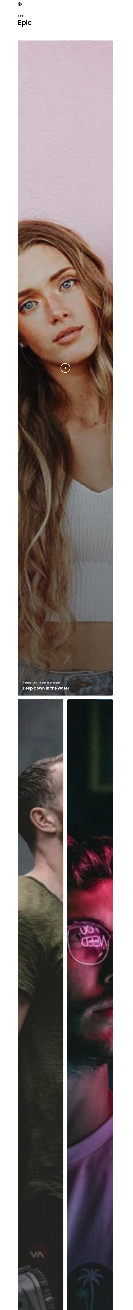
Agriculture (30, 682)
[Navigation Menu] (113, 4)
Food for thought (49, 682)
